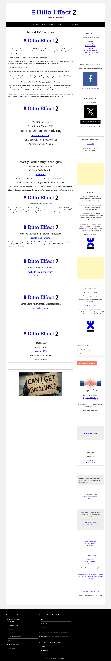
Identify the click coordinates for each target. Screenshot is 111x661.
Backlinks (41, 174)
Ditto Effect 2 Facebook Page (90, 88)
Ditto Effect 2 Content (39, 24)
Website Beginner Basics (40, 272)
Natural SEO (41, 351)
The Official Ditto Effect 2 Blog (90, 591)
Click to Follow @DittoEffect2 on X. (90, 126)
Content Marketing (40, 135)
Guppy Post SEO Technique (90, 398)
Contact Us (44, 623)
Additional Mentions (44, 636)
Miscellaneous (40, 308)
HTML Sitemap (45, 647)
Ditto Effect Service (90, 555)
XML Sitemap (44, 650)
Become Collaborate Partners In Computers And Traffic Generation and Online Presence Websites (90, 576)
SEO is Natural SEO (90, 462)
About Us (43, 627)
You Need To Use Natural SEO (90, 496)
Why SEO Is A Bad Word (90, 305)
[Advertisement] (90, 174)
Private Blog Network (40, 238)
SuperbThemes (61, 658)
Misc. (90, 54)
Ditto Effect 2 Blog (72, 24)
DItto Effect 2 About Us (56, 24)
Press (42, 619)
